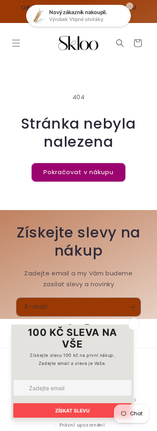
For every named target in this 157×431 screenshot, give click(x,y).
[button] (16, 43)
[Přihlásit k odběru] (131, 307)
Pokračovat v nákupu (78, 172)
